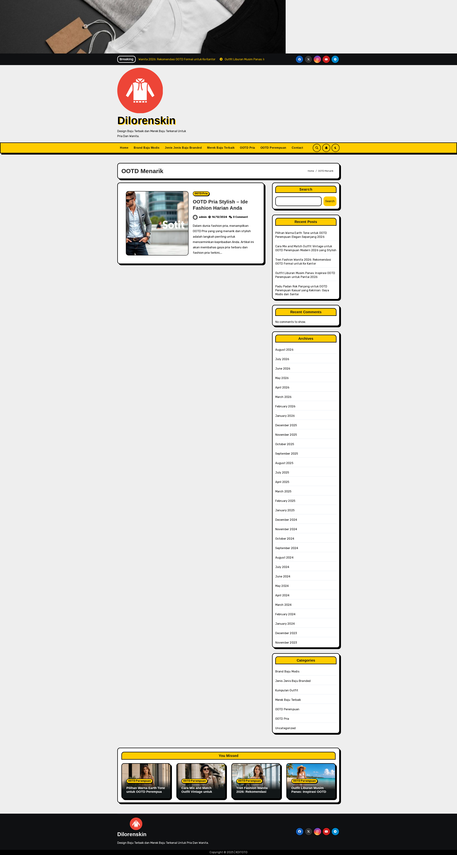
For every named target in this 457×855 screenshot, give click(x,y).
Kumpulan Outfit (286, 690)
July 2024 (282, 567)
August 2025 (284, 463)
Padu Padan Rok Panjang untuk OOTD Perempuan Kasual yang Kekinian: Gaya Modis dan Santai (302, 290)
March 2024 (283, 604)
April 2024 (282, 595)
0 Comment (240, 217)
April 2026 (282, 387)
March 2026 (283, 397)
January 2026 (285, 416)
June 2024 (282, 576)
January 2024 (285, 623)
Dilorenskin (146, 120)
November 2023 (286, 642)
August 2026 (284, 349)
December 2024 (286, 519)
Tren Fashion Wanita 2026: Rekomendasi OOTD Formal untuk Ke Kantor (254, 793)
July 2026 (282, 359)
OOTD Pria (247, 147)
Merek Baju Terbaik (221, 147)
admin (203, 217)
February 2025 (285, 501)
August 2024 (284, 557)
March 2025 (283, 491)
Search (305, 189)
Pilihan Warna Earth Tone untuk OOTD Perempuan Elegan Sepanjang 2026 (145, 791)
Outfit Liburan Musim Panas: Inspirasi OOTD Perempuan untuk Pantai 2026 (310, 793)
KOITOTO (241, 852)
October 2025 (284, 444)
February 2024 (285, 614)
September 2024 (286, 548)
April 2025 (282, 482)
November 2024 (286, 529)
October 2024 (284, 538)
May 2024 (282, 586)
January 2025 (285, 510)
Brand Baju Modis (146, 147)
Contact (297, 147)
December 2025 (286, 425)
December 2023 (286, 633)
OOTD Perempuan (273, 147)
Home (124, 147)
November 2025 (286, 434)
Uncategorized (285, 728)
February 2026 (285, 406)
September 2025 (286, 453)
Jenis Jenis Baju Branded (183, 147)
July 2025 (282, 472)
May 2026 (282, 378)
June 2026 (282, 368)
